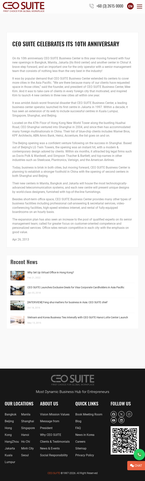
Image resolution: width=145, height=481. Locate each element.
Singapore (28, 428)
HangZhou (12, 441)
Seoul (25, 455)
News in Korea (84, 435)
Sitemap (80, 448)
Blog (78, 421)
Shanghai (27, 421)
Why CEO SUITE (50, 435)
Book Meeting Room (88, 414)
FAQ (78, 428)
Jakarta (10, 448)
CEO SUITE (54, 473)
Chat (138, 465)
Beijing (9, 421)
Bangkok (10, 414)
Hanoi (25, 435)
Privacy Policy (84, 455)
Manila (25, 414)
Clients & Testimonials (55, 441)
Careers (80, 441)
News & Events (50, 448)
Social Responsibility (54, 455)
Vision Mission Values (54, 414)
